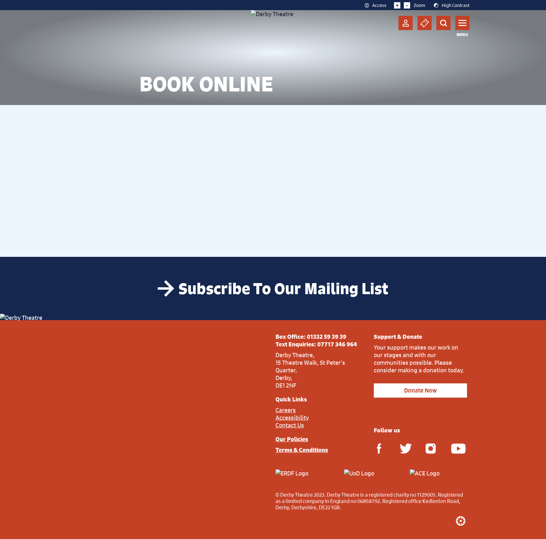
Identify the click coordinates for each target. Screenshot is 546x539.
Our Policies (292, 439)
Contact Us (290, 425)
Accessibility (292, 417)
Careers (286, 410)
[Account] (405, 23)
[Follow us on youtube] (456, 448)
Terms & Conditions (302, 450)
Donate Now (420, 390)
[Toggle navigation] (462, 23)
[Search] (443, 23)
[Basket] (424, 23)
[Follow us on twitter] (405, 448)
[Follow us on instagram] (431, 448)
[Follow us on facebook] (379, 448)
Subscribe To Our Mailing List (283, 288)
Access (379, 5)
